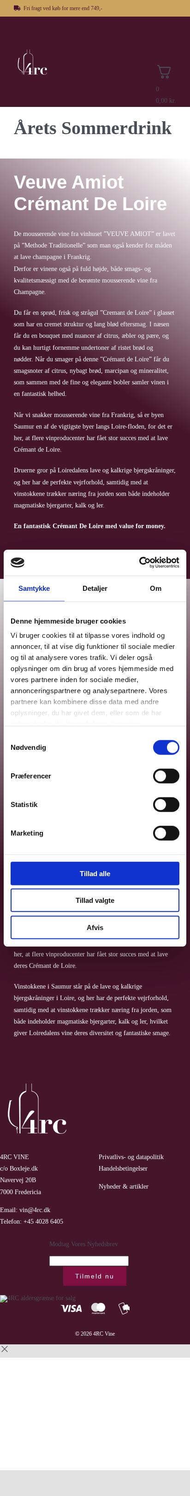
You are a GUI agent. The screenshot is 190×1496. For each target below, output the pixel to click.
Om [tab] (155, 588)
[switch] (166, 775)
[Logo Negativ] (37, 50)
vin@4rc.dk (34, 1210)
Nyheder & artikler (123, 1186)
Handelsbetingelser (123, 1168)
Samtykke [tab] (34, 588)
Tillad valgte (95, 900)
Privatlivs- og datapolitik (131, 1157)
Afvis (95, 927)
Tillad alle (95, 873)
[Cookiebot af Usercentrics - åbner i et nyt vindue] (139, 563)
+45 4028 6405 (43, 1221)
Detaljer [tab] (95, 588)
